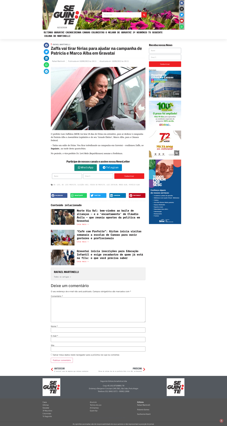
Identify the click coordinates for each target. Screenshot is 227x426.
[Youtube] (182, 21)
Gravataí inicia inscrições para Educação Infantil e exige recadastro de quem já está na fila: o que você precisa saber (110, 255)
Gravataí (59, 32)
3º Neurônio (140, 32)
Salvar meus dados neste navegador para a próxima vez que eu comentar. (86, 355)
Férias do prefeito (97, 185)
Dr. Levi (57, 185)
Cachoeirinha (73, 32)
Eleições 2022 (83, 185)
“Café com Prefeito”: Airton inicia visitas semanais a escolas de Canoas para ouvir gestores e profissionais (109, 235)
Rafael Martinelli (143, 405)
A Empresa (94, 408)
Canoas (86, 32)
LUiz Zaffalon (112, 185)
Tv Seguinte (155, 32)
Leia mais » (83, 224)
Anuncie (93, 402)
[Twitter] (182, 15)
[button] (46, 45)
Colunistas (97, 32)
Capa (45, 402)
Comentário (57, 296)
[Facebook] (182, 3)
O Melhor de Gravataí (119, 32)
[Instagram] (182, 9)
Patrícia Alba (134, 185)
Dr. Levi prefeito (69, 185)
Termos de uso (95, 405)
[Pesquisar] (144, 15)
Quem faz (94, 411)
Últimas (48, 32)
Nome (54, 326)
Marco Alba (123, 185)
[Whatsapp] (182, 27)
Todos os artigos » (62, 277)
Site (52, 345)
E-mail (54, 336)
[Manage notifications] (221, 421)
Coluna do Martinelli (57, 36)
